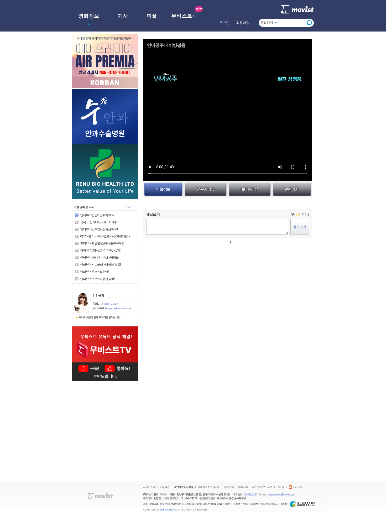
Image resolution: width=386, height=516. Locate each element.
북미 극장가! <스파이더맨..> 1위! (100, 250)
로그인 (224, 23)
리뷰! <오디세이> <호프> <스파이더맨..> (105, 236)
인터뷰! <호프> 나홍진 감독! (97, 279)
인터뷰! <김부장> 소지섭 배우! (99, 229)
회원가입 (243, 23)
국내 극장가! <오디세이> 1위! (98, 222)
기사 (123, 16)
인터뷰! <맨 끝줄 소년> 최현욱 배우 (102, 243)
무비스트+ (183, 16)
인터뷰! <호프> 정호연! (94, 272)
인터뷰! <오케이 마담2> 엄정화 (99, 257)
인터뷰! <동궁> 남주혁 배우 (97, 215)
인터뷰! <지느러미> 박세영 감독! (100, 265)
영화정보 (88, 16)
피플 (152, 16)
